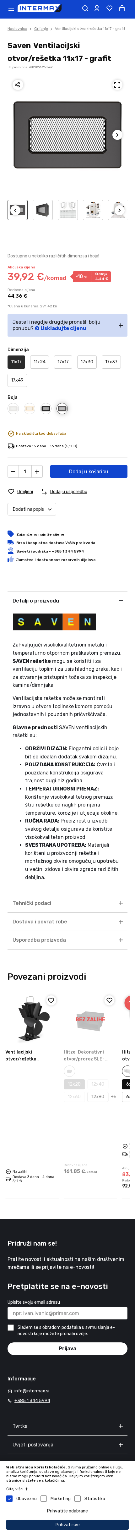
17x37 (111, 362)
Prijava (67, 1349)
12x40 (97, 1084)
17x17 (63, 362)
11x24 (40, 362)
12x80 (97, 1096)
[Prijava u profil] (97, 8)
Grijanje (41, 28)
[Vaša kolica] (122, 8)
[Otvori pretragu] (85, 8)
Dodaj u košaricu (88, 472)
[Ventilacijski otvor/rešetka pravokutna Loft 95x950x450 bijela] (32, 1019)
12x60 (74, 1096)
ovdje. (82, 1334)
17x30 (87, 362)
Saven (19, 45)
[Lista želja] (109, 8)
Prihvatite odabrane (67, 1511)
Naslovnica (17, 28)
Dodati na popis (28, 509)
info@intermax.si (31, 1391)
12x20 (74, 1084)
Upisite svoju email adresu (34, 1302)
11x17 (16, 362)
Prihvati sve (68, 1525)
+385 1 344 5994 (32, 1400)
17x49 (17, 380)
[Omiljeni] (51, 1000)
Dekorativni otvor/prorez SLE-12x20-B (84, 1059)
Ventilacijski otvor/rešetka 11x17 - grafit (90, 28)
